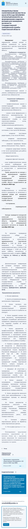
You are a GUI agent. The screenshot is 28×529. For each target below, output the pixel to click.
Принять (6, 524)
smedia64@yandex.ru (10, 503)
